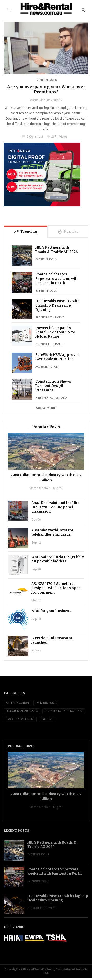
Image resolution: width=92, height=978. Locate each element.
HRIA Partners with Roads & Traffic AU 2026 (56, 249)
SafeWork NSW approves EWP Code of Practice (57, 357)
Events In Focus (46, 80)
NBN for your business (51, 611)
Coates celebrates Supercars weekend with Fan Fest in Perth (56, 278)
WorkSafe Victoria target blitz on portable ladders (57, 559)
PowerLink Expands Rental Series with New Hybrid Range (55, 332)
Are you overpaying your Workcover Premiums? (46, 89)
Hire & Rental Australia (51, 397)
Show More (46, 408)
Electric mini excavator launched (52, 640)
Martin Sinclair (40, 100)
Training (47, 719)
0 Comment (32, 137)
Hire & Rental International (63, 711)
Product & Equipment (49, 317)
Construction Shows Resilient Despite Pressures (53, 385)
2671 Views (57, 137)
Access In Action (46, 366)
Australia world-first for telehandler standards (52, 532)
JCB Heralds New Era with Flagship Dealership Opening (57, 305)
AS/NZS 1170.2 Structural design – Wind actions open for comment (56, 588)
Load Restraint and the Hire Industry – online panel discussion (55, 507)
